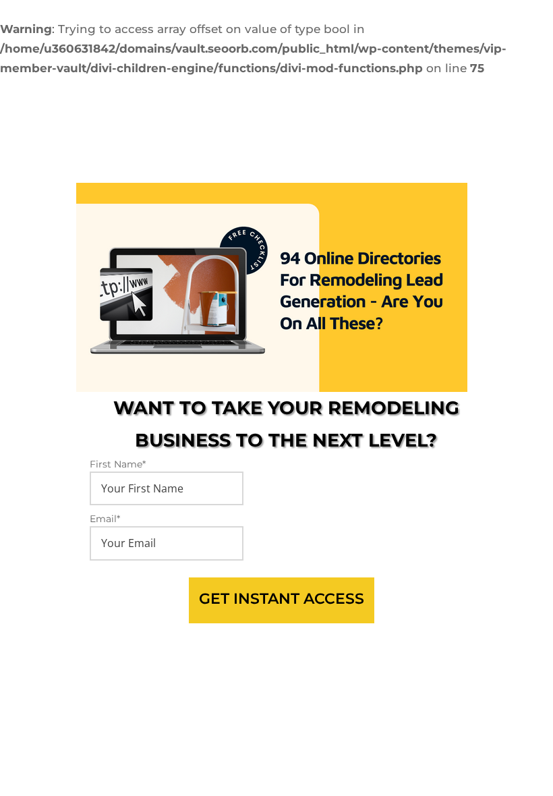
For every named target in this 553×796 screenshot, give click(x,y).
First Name (118, 464)
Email (105, 519)
